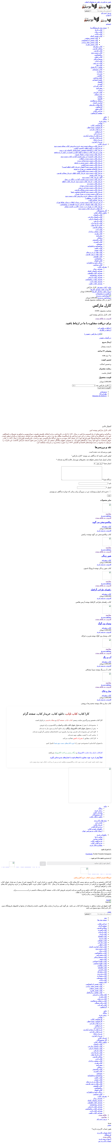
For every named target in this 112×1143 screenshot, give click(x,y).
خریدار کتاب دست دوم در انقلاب (90, 159)
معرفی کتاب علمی (95, 283)
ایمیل (108, 487)
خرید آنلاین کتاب (96, 843)
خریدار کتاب (98, 825)
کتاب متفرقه (97, 46)
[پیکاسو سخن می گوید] (106, 512)
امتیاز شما (106, 463)
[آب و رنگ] (106, 647)
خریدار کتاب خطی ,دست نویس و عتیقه (88, 163)
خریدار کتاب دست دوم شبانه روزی (89, 161)
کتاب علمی (98, 248)
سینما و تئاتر (98, 59)
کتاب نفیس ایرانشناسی (89, 40)
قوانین (100, 123)
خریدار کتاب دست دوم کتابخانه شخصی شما (86, 192)
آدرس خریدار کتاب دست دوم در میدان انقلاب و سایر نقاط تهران (79, 202)
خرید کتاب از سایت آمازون (92, 136)
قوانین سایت (97, 839)
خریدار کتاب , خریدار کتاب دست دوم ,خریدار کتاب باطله (82, 181)
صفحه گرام (60, 720)
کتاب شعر (98, 109)
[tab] (103, 392)
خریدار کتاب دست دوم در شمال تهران (88, 154)
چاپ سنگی (98, 94)
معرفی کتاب (97, 813)
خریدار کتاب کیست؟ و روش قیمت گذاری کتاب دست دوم (81, 156)
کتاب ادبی (98, 229)
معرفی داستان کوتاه (95, 271)
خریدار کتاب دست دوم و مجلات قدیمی (88, 190)
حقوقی (99, 96)
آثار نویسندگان (97, 815)
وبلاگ (100, 808)
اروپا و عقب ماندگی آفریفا (101, 291)
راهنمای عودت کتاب (95, 829)
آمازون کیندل (97, 103)
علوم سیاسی (97, 78)
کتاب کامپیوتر (97, 240)
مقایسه (104, 1117)
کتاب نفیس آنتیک (96, 36)
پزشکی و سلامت (96, 101)
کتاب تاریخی (98, 221)
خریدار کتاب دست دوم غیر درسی (90, 188)
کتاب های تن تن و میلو (94, 252)
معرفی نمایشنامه (96, 275)
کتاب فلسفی (97, 256)
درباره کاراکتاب (96, 827)
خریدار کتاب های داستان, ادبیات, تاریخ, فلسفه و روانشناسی (81, 204)
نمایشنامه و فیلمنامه (95, 246)
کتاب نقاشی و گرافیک (94, 992)
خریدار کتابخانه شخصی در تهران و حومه (88, 169)
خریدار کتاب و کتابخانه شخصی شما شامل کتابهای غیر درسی (80, 150)
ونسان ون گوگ (104, 623)
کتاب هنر (99, 65)
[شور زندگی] (106, 545)
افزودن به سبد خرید (104, 388)
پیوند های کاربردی (100, 821)
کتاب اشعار (98, 261)
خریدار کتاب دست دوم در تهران (91, 186)
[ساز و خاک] (106, 681)
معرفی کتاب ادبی (96, 281)
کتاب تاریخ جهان (96, 225)
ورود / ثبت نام (102, 1119)
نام (109, 483)
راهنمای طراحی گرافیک (101, 590)
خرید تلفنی (98, 131)
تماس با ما (98, 837)
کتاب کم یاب (97, 86)
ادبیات (100, 90)
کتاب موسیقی (97, 69)
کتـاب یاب (98, 823)
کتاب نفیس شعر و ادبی (89, 42)
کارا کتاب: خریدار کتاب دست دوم (90, 209)
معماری (99, 71)
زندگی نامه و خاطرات (94, 263)
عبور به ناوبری (105, 2)
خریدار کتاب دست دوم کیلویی (91, 165)
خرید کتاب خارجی (95, 129)
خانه (109, 287)
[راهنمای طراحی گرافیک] (106, 579)
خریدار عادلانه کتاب (95, 200)
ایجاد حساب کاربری (104, 1133)
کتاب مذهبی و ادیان (95, 231)
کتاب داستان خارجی (95, 217)
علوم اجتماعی (97, 80)
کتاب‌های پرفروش (95, 105)
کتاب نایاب (98, 34)
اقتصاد (100, 82)
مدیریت (99, 74)
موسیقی (99, 244)
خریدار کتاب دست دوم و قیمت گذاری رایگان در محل (83, 179)
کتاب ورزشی (97, 63)
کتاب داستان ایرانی (95, 219)
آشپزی (100, 84)
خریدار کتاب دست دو (94, 184)
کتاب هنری (98, 233)
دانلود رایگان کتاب (95, 817)
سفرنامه (99, 88)
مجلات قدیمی (97, 49)
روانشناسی (98, 55)
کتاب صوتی (98, 250)
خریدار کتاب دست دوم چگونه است (89, 171)
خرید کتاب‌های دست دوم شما (64, 743)
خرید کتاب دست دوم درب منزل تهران (88, 194)
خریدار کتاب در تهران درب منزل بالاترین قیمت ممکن (83, 206)
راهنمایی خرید (102, 835)
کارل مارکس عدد (102, 385)
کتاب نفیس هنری (92, 44)
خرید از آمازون (97, 142)
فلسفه (100, 98)
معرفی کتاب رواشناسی (93, 279)
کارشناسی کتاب (96, 125)
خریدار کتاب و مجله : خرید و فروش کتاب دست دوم (83, 196)
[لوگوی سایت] (104, 9)
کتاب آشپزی (98, 242)
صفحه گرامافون (96, 113)
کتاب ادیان (98, 61)
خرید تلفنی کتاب (96, 841)
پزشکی (99, 238)
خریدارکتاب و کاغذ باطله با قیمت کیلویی (88, 148)
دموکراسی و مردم (104, 298)
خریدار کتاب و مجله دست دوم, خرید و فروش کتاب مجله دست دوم (78, 146)
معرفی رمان (97, 269)
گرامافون (98, 107)
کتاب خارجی (97, 92)
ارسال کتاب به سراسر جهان (92, 831)
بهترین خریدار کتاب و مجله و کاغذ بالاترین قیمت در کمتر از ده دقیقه (78, 152)
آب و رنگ (107, 657)
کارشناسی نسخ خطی (94, 127)
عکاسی (99, 76)
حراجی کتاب (97, 111)
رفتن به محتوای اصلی (92, 2)
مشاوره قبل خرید (96, 845)
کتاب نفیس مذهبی (91, 38)
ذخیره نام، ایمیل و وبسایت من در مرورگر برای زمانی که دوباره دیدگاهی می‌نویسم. (78, 492)
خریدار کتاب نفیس (95, 175)
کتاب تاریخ (98, 30)
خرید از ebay (98, 140)
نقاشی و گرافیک (96, 67)
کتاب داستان (97, 215)
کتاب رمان (98, 32)
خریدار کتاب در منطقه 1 (93, 198)
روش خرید (98, 810)
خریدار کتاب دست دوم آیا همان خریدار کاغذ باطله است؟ (82, 167)
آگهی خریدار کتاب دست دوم (92, 177)
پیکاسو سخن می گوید (101, 522)
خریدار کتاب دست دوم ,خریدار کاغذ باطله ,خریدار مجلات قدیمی (79, 173)
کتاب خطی (98, 57)
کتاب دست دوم (96, 53)
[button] (104, 531)
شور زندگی (106, 556)
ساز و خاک (106, 691)
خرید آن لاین (98, 134)
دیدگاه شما (106, 479)
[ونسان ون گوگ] (106, 613)
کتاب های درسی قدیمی (94, 254)
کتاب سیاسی (97, 265)
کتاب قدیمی (98, 51)
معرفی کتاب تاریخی (95, 277)
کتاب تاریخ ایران (96, 223)
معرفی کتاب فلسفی (95, 273)
